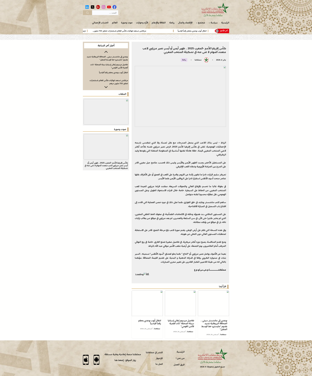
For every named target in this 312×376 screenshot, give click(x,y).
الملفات (122, 94)
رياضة (184, 60)
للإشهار (159, 358)
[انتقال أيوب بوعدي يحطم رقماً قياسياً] (147, 292)
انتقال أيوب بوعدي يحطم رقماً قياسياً (205, 31)
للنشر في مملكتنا (154, 352)
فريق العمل (179, 364)
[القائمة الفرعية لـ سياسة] (209, 22)
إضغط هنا (119, 360)
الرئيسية (181, 352)
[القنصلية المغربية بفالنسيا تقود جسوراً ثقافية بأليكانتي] (106, 136)
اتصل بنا (159, 364)
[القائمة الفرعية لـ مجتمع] (196, 22)
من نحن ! (180, 358)
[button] (106, 52)
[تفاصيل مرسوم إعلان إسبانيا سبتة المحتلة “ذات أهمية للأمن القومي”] (180, 292)
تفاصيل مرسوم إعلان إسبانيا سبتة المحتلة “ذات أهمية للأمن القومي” (181, 323)
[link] (190, 30)
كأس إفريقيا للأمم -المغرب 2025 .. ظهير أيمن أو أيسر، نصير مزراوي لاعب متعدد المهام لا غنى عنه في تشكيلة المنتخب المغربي (106, 165)
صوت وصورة (120, 129)
